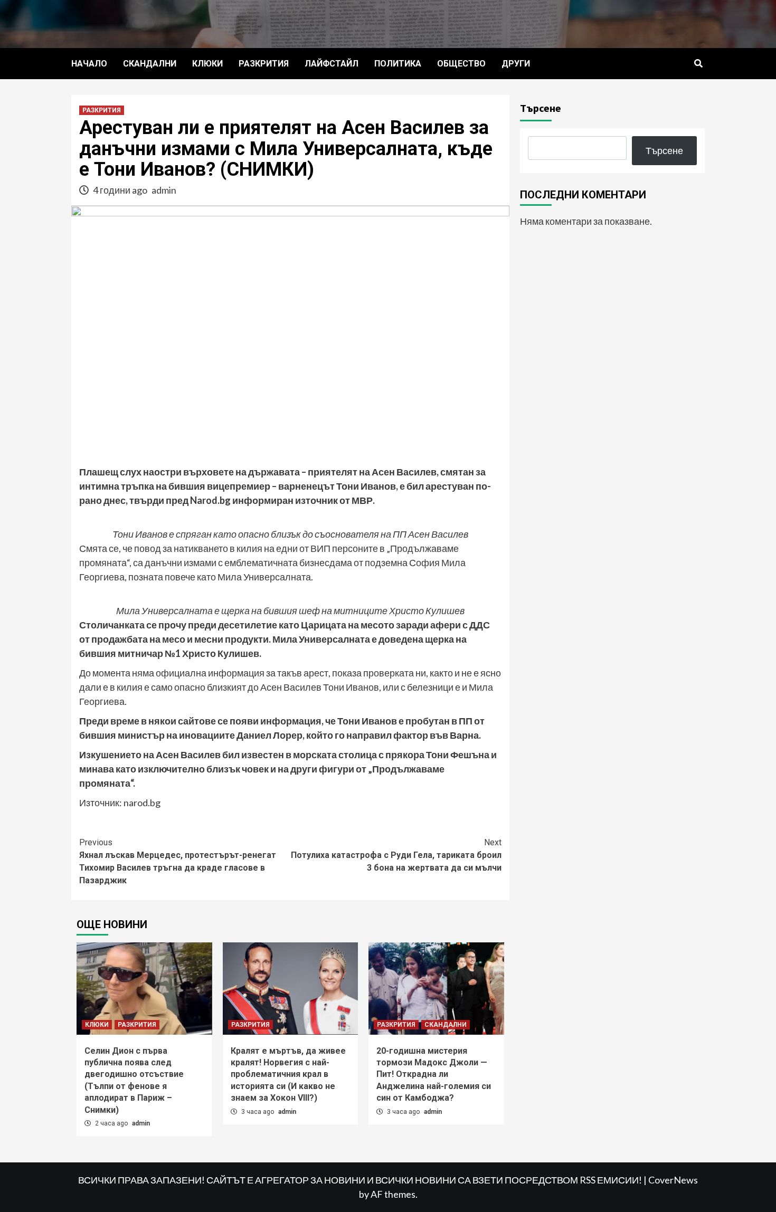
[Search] (698, 64)
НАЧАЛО (89, 64)
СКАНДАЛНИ (149, 64)
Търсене (540, 107)
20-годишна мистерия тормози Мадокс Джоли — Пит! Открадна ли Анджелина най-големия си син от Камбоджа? (433, 1074)
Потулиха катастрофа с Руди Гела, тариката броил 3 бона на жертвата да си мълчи (396, 855)
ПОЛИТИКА (397, 64)
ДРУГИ (515, 64)
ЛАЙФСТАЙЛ (331, 64)
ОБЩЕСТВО (461, 64)
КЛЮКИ (207, 64)
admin (164, 190)
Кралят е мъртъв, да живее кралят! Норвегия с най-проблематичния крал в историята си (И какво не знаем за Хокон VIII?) (288, 1074)
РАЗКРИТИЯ (264, 64)
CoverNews (673, 1180)
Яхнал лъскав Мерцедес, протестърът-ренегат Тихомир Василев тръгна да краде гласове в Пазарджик (177, 861)
